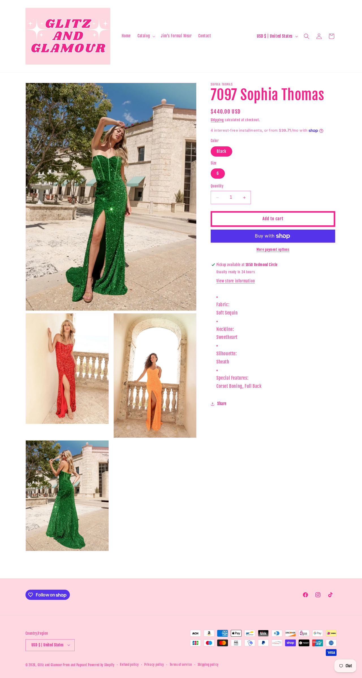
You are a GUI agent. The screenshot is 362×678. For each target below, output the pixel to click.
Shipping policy (208, 665)
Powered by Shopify (101, 665)
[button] (146, 36)
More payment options (273, 249)
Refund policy (129, 665)
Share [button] (222, 403)
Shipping (217, 120)
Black (221, 151)
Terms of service (181, 665)
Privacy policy (154, 665)
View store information (235, 281)
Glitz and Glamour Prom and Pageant (63, 665)
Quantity (217, 186)
